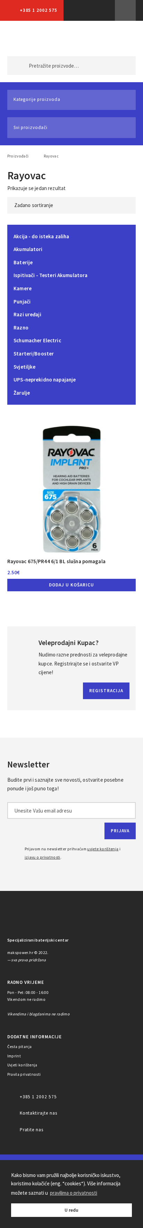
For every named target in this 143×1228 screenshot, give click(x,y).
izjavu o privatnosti (42, 857)
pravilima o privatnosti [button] (73, 1193)
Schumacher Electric (37, 340)
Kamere (23, 288)
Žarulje (22, 392)
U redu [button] (71, 1210)
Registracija (106, 691)
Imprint (14, 1056)
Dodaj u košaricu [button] (71, 585)
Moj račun (90, 38)
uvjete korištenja (102, 849)
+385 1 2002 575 (38, 10)
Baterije (23, 262)
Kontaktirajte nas (38, 1113)
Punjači (22, 301)
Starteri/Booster (34, 353)
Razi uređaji (27, 314)
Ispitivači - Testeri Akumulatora (50, 275)
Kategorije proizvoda (37, 99)
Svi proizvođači (31, 127)
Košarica (119, 38)
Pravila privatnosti (24, 1074)
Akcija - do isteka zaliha (41, 236)
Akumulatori (28, 249)
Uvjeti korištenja (22, 1065)
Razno (21, 327)
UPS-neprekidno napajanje (45, 379)
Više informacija (125, 10)
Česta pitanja (19, 1046)
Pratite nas (32, 1130)
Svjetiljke (24, 366)
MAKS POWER (23, 38)
